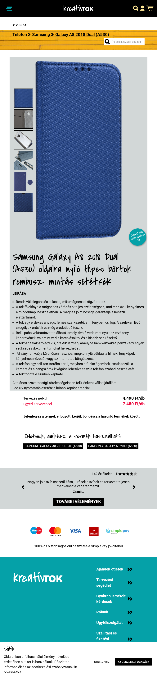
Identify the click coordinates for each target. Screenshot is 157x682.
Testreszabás (100, 662)
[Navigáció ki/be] (9, 8)
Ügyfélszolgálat (109, 622)
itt (75, 667)
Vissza (20, 25)
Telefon (19, 34)
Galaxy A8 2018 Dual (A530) (82, 34)
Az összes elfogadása (133, 662)
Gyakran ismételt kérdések (111, 599)
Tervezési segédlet (104, 583)
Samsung (41, 34)
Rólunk (102, 612)
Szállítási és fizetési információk (106, 639)
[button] (135, 9)
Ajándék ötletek (109, 569)
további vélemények (78, 501)
